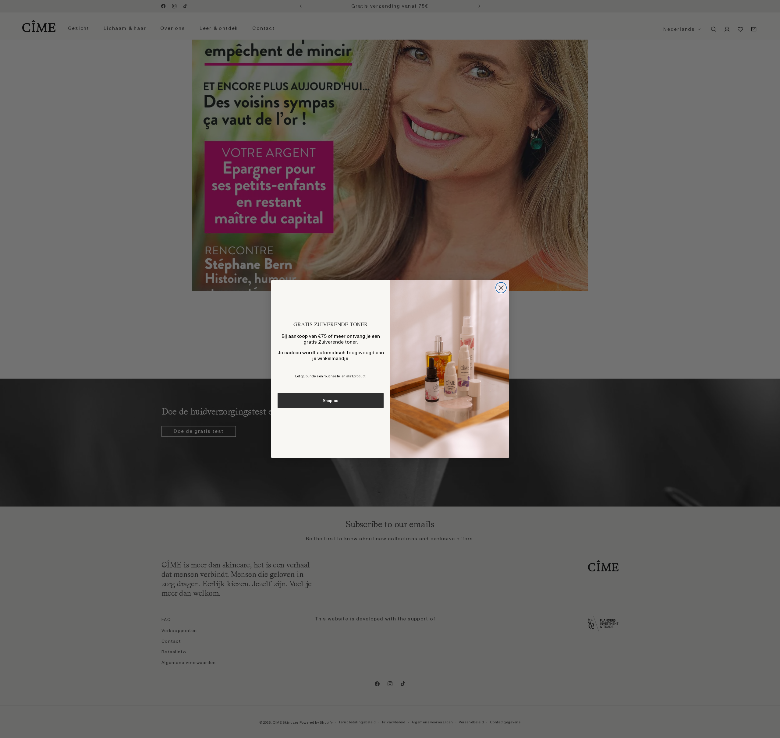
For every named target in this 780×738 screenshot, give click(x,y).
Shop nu (331, 400)
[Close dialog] (501, 287)
